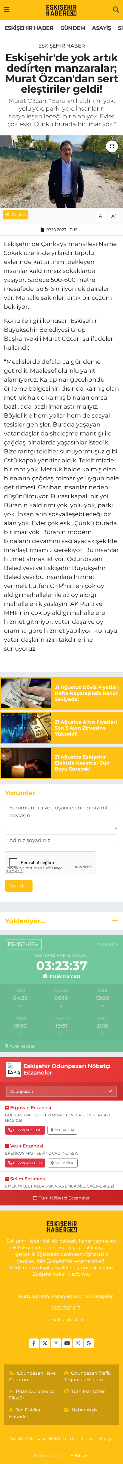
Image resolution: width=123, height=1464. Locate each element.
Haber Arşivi (85, 1410)
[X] (45, 1343)
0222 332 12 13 (65, 1308)
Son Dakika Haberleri (25, 1413)
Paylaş (19, 214)
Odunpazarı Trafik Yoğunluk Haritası (87, 1376)
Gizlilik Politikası (27, 1438)
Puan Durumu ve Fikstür (32, 1395)
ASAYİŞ (101, 28)
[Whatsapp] (78, 1343)
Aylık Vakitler (23, 1046)
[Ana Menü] (7, 10)
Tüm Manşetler (88, 1391)
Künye (106, 1438)
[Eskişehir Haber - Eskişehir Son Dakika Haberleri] (61, 10)
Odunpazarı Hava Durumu (32, 1376)
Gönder (18, 886)
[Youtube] (67, 1343)
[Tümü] (115, 921)
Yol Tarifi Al (64, 1130)
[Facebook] (34, 1343)
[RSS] (89, 1343)
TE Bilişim (79, 1455)
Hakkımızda (62, 1438)
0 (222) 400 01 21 (27, 1163)
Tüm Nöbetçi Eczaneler (64, 1198)
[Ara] (116, 10)
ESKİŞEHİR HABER (28, 28)
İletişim (87, 1438)
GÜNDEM (72, 28)
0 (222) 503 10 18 (27, 1130)
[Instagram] (56, 1343)
